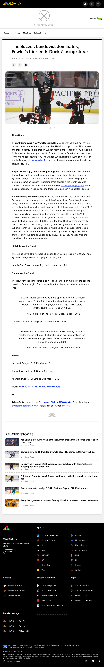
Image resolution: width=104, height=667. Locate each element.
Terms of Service (38, 647)
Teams (6, 33)
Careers (14, 645)
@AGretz (66, 405)
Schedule (37, 33)
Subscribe (8, 551)
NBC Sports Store (44, 645)
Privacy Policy (75, 645)
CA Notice (27, 647)
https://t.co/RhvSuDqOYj (58, 304)
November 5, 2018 (70, 313)
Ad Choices (64, 645)
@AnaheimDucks (50, 338)
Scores (17, 33)
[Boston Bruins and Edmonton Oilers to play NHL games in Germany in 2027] (12, 454)
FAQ (35, 645)
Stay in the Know (10, 539)
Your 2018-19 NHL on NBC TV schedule (39, 386)
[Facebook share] (14, 65)
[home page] (12, 4)
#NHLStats (76, 304)
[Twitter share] (20, 65)
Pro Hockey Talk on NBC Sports (55, 402)
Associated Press (27, 445)
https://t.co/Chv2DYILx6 (58, 308)
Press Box (55, 645)
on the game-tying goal (72, 185)
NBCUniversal (17, 651)
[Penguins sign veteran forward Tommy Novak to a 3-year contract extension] (12, 503)
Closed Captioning (25, 645)
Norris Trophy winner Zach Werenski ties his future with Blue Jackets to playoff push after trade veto (56, 465)
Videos (47, 33)
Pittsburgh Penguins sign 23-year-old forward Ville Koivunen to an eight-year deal (59, 477)
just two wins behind (37, 160)
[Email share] (26, 65)
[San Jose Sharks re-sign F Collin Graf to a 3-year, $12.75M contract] (12, 490)
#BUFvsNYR (39, 308)
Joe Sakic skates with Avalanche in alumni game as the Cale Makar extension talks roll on (59, 441)
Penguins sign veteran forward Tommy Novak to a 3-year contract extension (59, 500)
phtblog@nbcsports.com (24, 405)
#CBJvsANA (78, 338)
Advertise (6, 645)
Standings (27, 33)
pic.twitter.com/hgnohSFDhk (52, 342)
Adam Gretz (18, 58)
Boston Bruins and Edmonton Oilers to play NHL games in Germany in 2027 (58, 452)
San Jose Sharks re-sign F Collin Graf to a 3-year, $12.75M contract (55, 488)
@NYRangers (29, 297)
